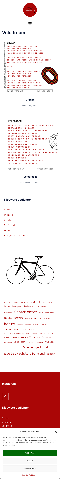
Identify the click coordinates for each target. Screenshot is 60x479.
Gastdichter (26, 312)
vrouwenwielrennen (35, 342)
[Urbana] (30, 67)
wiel (7, 347)
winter (51, 353)
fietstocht (8, 312)
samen (28, 333)
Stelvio (8, 215)
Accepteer (30, 453)
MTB (22, 329)
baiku (7, 306)
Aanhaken (8, 302)
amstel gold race (22, 302)
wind (41, 353)
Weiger (30, 461)
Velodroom (30, 176)
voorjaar (19, 342)
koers (9, 324)
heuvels (28, 318)
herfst (19, 318)
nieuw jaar (30, 329)
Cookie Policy (28, 475)
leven (43, 324)
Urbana (30, 99)
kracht (28, 324)
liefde (7, 329)
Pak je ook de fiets (16, 235)
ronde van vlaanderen (14, 333)
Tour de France (40, 337)
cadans (44, 306)
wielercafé (16, 348)
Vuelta (49, 342)
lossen (16, 329)
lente (36, 325)
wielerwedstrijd (20, 353)
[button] (55, 431)
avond (50, 302)
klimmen (47, 318)
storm (50, 333)
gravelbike (49, 312)
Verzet (8, 230)
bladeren (28, 306)
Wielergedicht (36, 347)
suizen (7, 337)
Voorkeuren (30, 468)
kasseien (38, 318)
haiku (8, 317)
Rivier (8, 210)
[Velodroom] (30, 143)
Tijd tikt (9, 225)
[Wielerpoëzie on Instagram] (5, 396)
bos (37, 306)
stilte (42, 333)
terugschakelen (20, 337)
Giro (41, 312)
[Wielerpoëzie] (30, 11)
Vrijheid (9, 220)
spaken (35, 333)
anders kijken (39, 302)
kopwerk (20, 324)
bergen (16, 306)
